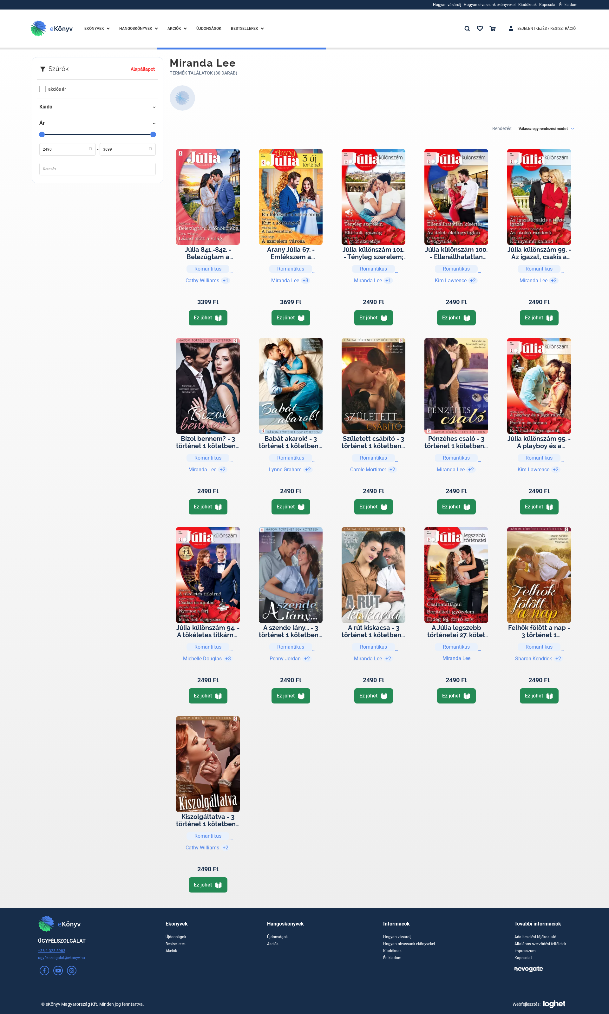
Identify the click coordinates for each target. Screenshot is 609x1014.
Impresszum (525, 951)
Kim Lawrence (451, 281)
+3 (305, 281)
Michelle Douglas (202, 659)
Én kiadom (392, 958)
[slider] (42, 134)
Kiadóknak (392, 951)
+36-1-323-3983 (51, 951)
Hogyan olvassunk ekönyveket (409, 944)
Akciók (171, 951)
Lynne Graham (285, 470)
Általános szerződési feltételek (540, 944)
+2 (473, 281)
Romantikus (207, 269)
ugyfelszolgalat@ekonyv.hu (61, 958)
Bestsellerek (176, 944)
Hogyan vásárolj (397, 937)
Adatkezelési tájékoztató (535, 937)
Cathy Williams (202, 281)
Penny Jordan (285, 659)
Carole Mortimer (368, 470)
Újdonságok (176, 937)
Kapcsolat (523, 958)
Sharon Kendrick (533, 659)
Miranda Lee (285, 281)
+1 (225, 281)
